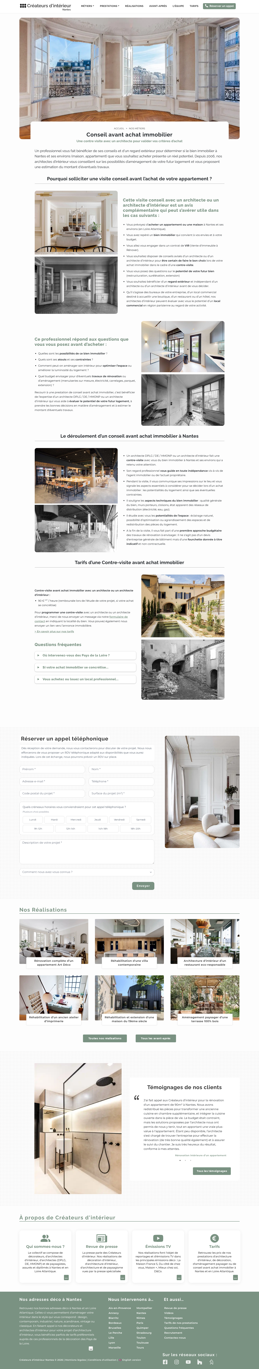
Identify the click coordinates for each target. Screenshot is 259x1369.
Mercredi (76, 819)
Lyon (112, 1342)
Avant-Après (158, 6)
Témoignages (173, 1318)
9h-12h (38, 828)
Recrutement (173, 1332)
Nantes (141, 1313)
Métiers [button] (86, 6)
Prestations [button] (108, 6)
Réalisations (134, 6)
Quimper (143, 1327)
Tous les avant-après (156, 1038)
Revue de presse (175, 1308)
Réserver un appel (221, 6)
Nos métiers (137, 128)
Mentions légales (75, 1360)
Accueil (119, 128)
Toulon (141, 1337)
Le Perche (115, 1332)
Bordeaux (115, 1322)
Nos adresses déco (50, 1299)
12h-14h (70, 828)
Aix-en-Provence (120, 1308)
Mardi (54, 819)
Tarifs (194, 6)
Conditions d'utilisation (102, 1360)
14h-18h (103, 828)
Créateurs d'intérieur (49, 7)
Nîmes (141, 1318)
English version (130, 1360)
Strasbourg (144, 1332)
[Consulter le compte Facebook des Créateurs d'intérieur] (165, 1362)
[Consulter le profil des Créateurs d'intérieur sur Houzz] (199, 1362)
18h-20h (135, 828)
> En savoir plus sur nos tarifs (54, 631)
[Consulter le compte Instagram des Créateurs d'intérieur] (176, 1362)
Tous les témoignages (212, 1171)
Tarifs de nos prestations (181, 1322)
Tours (140, 1347)
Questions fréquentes (179, 1327)
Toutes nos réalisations (105, 1038)
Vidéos (168, 1313)
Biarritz (114, 1318)
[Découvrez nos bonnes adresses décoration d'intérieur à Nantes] (56, 1349)
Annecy (114, 1313)
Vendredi (119, 819)
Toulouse (143, 1342)
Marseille (115, 1347)
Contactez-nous (175, 1337)
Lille (111, 1337)
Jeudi (97, 819)
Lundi (32, 819)
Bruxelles (115, 1327)
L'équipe (178, 6)
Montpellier (144, 1308)
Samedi (141, 819)
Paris (140, 1322)
